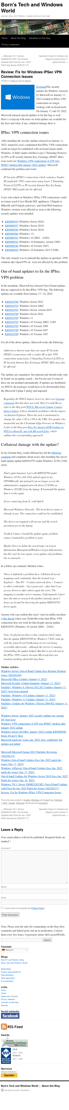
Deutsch (9, 950)
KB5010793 (11, 305)
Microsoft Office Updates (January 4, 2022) (24, 679)
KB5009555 (11, 221)
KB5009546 (11, 229)
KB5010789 (11, 334)
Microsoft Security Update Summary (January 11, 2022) (30, 683)
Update (26, 799)
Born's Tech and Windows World (32, 7)
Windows (35, 799)
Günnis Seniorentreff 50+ (11, 971)
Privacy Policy (38, 908)
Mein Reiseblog (7, 975)
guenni (28, 80)
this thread (8, 618)
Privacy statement (10, 44)
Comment (6, 848)
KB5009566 (11, 233)
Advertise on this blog (39, 38)
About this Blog (18, 38)
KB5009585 (11, 250)
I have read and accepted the (24, 908)
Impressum (5, 996)
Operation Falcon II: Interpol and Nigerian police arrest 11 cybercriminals (53, 58)
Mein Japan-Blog (8, 978)
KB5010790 (11, 314)
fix (52, 799)
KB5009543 (11, 237)
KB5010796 (11, 301)
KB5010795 (11, 318)
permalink (43, 802)
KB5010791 (11, 310)
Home (4, 38)
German (41, 86)
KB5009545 (11, 241)
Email (3, 897)
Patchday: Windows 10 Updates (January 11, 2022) (28, 695)
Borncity (4, 1005)
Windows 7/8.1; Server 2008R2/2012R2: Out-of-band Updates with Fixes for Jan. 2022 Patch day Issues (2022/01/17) (16, 60)
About (3, 993)
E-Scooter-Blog (7, 981)
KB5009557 (11, 225)
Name (4, 886)
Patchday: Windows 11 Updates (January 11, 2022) (28, 699)
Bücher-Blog (6, 968)
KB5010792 (11, 326)
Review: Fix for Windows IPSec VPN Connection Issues (31, 792)
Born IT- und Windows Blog (12, 959)
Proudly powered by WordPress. (17, 1090)
